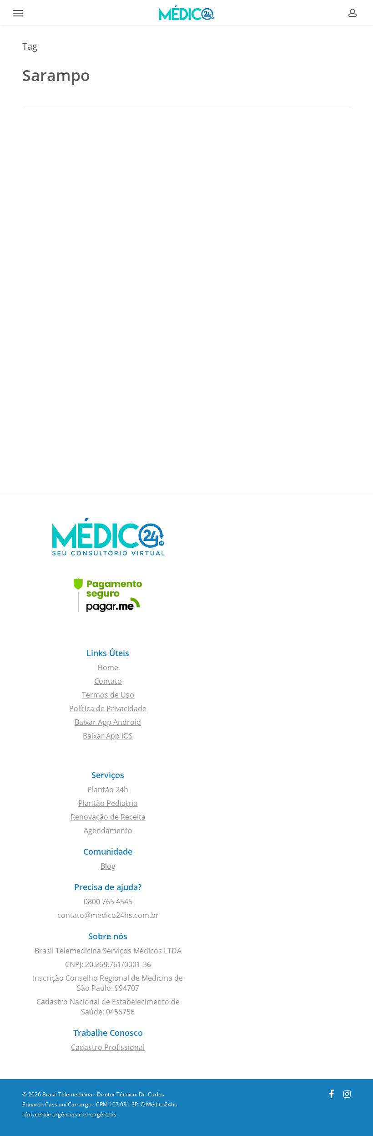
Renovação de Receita (108, 817)
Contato (108, 681)
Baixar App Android (108, 722)
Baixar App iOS (108, 736)
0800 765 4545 (108, 902)
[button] (18, 12)
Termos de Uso (108, 695)
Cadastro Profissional (108, 1047)
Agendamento (108, 830)
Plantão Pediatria (107, 803)
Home (107, 667)
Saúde (48, 178)
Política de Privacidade (107, 708)
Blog (108, 866)
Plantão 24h (107, 790)
